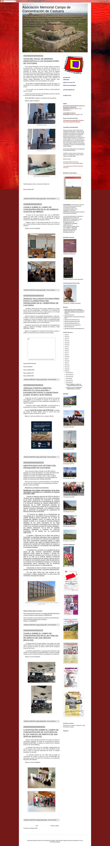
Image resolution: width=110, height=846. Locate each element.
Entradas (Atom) (34, 828)
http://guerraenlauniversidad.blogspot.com (74, 328)
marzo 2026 (69, 376)
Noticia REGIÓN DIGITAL (29, 363)
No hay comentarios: (51, 198)
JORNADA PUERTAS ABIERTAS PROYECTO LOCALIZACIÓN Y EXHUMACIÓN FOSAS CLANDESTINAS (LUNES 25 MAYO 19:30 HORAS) (40, 391)
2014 (66, 346)
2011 (66, 340)
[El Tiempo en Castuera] (74, 727)
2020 (66, 358)
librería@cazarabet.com (68, 222)
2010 (66, 338)
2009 (66, 336)
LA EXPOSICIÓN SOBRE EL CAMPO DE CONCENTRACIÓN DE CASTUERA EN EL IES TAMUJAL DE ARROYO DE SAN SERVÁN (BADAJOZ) (41, 733)
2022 (66, 362)
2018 (66, 354)
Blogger (58, 841)
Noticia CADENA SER (28, 370)
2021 (66, 360)
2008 (66, 334)
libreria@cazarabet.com (68, 232)
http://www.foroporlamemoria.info (72, 321)
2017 (66, 352)
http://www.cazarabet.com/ (69, 230)
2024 (66, 366)
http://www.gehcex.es (69, 326)
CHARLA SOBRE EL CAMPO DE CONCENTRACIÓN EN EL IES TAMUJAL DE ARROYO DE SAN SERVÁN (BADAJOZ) (41, 636)
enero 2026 (69, 372)
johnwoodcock (75, 840)
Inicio (37, 825)
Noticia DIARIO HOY (28, 373)
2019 (66, 356)
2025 (66, 369)
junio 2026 (68, 382)
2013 (66, 344)
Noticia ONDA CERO (28, 375)
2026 (66, 370)
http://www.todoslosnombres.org (71, 323)
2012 (66, 342)
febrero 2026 (69, 374)
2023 (66, 364)
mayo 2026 (68, 380)
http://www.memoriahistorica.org (71, 319)
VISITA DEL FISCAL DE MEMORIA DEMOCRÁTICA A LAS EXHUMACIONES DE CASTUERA (41, 61)
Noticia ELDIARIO (27, 366)
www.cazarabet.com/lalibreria (70, 229)
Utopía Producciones (69, 315)
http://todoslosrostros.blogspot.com (72, 325)
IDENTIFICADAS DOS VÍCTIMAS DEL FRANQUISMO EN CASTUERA (39, 467)
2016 (66, 350)
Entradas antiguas (55, 825)
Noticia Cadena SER (28, 189)
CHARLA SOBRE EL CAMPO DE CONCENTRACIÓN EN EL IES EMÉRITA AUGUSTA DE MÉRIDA (40, 209)
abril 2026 (68, 378)
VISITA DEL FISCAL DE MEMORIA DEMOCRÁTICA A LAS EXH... (74, 388)
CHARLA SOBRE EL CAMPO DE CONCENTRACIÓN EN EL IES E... (74, 385)
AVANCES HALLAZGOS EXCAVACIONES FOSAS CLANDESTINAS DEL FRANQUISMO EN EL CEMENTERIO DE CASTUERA (41, 302)
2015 (66, 348)
